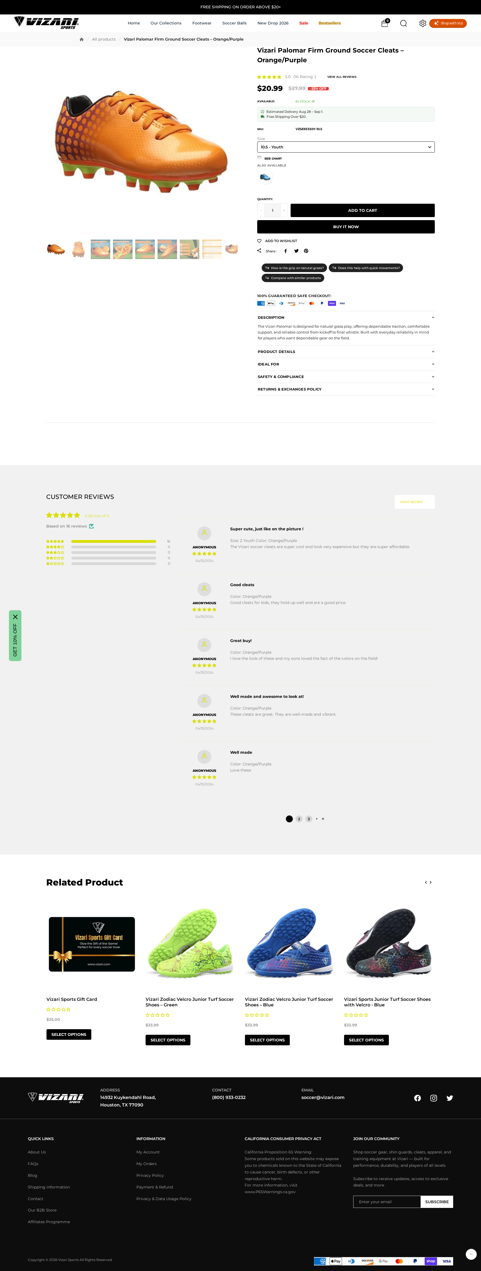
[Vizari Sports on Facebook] (417, 1097)
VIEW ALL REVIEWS (341, 77)
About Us (37, 1152)
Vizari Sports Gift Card (71, 999)
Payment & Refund (154, 1187)
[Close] (15, 617)
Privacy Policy (150, 1175)
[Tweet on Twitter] (296, 250)
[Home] (81, 39)
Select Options (68, 1034)
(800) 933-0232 (229, 1097)
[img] (204, 553)
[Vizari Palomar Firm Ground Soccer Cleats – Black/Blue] (265, 177)
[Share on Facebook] (286, 250)
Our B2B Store (42, 1210)
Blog (32, 1175)
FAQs (33, 1163)
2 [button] (299, 819)
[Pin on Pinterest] (306, 250)
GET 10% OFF (15, 639)
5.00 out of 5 (97, 515)
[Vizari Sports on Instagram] (433, 1097)
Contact (35, 1198)
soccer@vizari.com (323, 1097)
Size (261, 139)
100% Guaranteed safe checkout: (294, 296)
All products (104, 39)
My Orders (146, 1163)
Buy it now (346, 226)
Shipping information (49, 1187)
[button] (269, 76)
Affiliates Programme (49, 1221)
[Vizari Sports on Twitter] (449, 1097)
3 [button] (309, 819)
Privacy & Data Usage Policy (164, 1198)
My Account (148, 1152)
